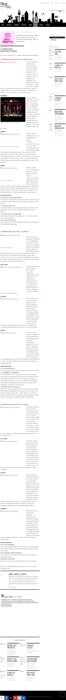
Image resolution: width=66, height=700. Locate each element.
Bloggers (57, 3)
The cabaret (36, 114)
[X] (11, 698)
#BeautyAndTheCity (11, 651)
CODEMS (42, 696)
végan (15, 652)
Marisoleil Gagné (10, 654)
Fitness (23, 25)
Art (3, 25)
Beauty (9, 25)
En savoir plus (12, 587)
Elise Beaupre (29, 652)
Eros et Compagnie (6, 293)
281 (36, 345)
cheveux (11, 652)
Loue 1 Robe (29, 431)
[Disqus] (20, 615)
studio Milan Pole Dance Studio (31, 302)
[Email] (19, 698)
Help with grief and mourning (31, 674)
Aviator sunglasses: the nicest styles (60, 129)
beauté (8, 652)
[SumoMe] (23, 698)
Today (41, 25)
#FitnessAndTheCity (59, 119)
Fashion (16, 25)
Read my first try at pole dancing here (27, 327)
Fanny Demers (10, 666)
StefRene (32, 696)
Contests (63, 3)
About (51, 3)
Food (30, 25)
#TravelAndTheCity (11, 664)
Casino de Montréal (31, 98)
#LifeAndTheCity (28, 32)
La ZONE (29, 142)
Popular (34, 32)
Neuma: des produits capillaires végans (11, 648)
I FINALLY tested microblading (59, 101)
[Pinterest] (15, 698)
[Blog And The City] (6, 5)
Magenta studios (27, 501)
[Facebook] (6, 698)
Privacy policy (48, 696)
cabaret (35, 102)
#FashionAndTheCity (31, 664)
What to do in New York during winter (12, 662)
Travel (48, 25)
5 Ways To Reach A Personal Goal (11, 675)
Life (35, 25)
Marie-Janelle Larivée (31, 668)
